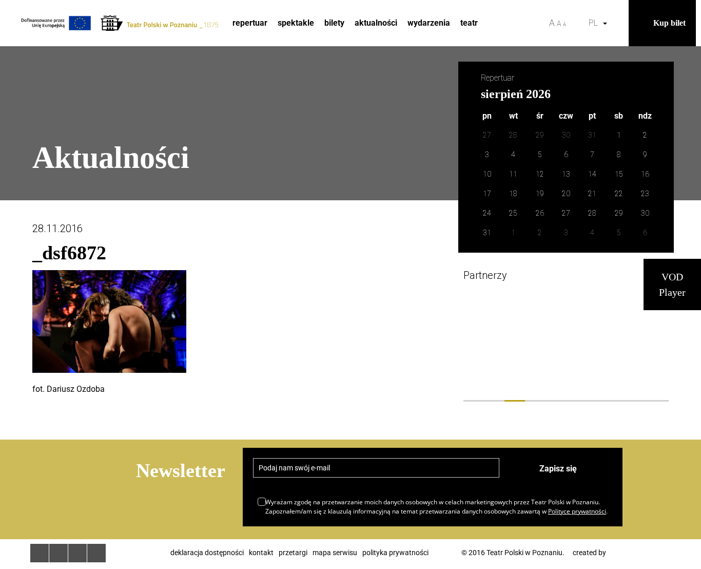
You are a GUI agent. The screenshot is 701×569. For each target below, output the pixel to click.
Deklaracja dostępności (207, 552)
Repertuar (249, 23)
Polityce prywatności (577, 511)
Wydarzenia (428, 23)
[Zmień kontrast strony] (577, 23)
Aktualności (376, 23)
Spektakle (296, 23)
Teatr (469, 23)
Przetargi (293, 552)
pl (595, 23)
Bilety (334, 23)
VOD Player (672, 284)
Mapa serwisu (335, 552)
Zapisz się (558, 468)
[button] (618, 23)
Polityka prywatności (395, 552)
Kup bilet (669, 22)
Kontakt (261, 552)
